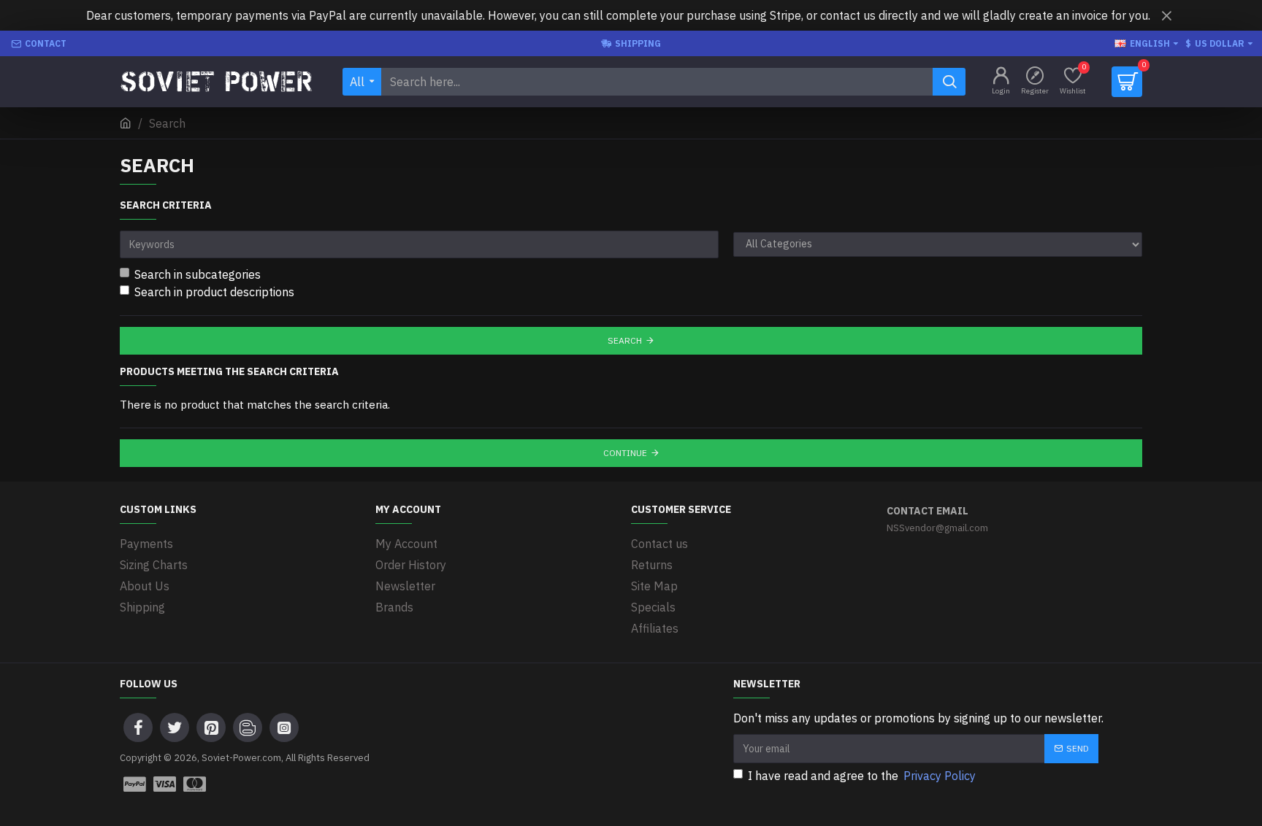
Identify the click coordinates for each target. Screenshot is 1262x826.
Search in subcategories (197, 274)
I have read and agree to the (862, 775)
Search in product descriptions (214, 292)
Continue (625, 452)
